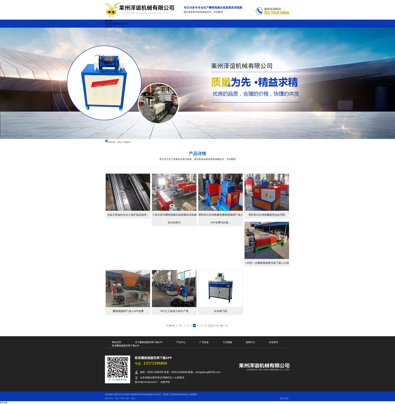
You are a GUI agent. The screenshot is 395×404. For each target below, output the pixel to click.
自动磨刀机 (220, 311)
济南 (122, 398)
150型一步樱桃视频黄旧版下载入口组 (267, 263)
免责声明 (165, 381)
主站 (117, 398)
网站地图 (284, 398)
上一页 (178, 325)
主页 (119, 142)
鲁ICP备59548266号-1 (147, 381)
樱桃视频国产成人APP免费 (128, 311)
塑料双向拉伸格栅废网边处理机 (267, 214)
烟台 (128, 398)
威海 (133, 398)
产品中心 (127, 142)
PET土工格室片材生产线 (174, 311)
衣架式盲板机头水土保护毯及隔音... (128, 214)
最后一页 (223, 325)
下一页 (203, 325)
